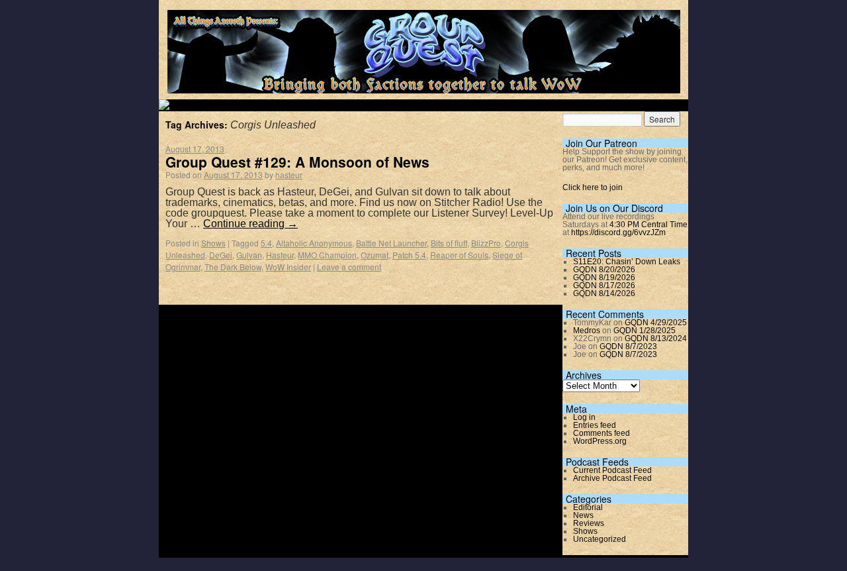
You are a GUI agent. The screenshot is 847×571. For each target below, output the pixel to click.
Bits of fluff (449, 242)
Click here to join (592, 187)
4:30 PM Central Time (648, 224)
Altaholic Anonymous (314, 242)
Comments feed (601, 433)
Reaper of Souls (459, 254)
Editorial (588, 507)
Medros (586, 330)
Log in (584, 417)
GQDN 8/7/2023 (628, 346)
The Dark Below (232, 266)
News (583, 515)
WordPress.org (600, 441)
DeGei (220, 254)
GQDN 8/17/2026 (604, 285)
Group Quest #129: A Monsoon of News (297, 162)
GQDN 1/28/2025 (644, 330)
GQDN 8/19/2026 (604, 277)
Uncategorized (599, 539)
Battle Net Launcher (391, 242)
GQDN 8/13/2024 (656, 338)
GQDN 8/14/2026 (604, 293)
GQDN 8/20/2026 (604, 269)
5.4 (266, 242)
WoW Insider (288, 266)
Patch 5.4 (409, 254)
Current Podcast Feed (612, 470)
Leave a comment (349, 266)
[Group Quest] (424, 86)
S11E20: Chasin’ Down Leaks (626, 261)
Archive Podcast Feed (612, 478)
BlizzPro (486, 242)
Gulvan (249, 254)
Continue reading (250, 223)
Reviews (588, 523)
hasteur (288, 174)
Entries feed (594, 425)
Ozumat (374, 254)
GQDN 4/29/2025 (656, 322)
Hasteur (280, 254)
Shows (213, 242)
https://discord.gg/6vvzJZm (618, 232)
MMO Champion (327, 254)
